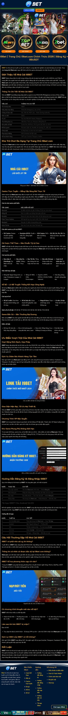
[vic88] (17, 713)
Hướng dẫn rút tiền (39, 698)
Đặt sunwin (26, 51)
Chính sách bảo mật (55, 677)
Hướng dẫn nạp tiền (39, 690)
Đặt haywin (9, 51)
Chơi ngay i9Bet (59, 707)
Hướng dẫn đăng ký (40, 675)
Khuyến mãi (52, 680)
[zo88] (51, 713)
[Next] (64, 23)
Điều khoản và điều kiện (56, 670)
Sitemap (51, 683)
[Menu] (2, 4)
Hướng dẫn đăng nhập (40, 683)
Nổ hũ (28, 690)
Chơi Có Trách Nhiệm (55, 673)
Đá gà (27, 687)
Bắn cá (28, 678)
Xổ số (27, 693)
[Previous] (3, 23)
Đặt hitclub (43, 51)
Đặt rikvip (60, 51)
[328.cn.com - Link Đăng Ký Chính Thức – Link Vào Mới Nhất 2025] (34, 4)
